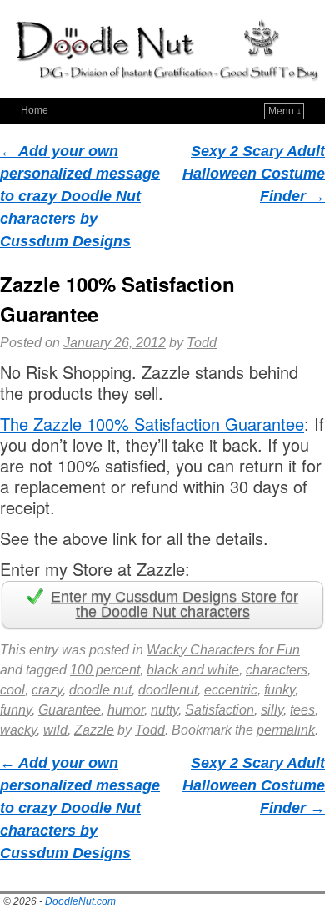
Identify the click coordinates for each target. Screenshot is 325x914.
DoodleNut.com (80, 901)
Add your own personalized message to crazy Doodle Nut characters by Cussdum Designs (80, 196)
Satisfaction (219, 710)
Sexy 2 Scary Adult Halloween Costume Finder (253, 174)
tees (302, 710)
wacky (18, 730)
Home (34, 110)
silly (272, 710)
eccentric (231, 690)
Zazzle (94, 730)
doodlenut (168, 690)
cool (12, 690)
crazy (47, 690)
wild (55, 730)
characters (277, 670)
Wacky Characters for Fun (223, 650)
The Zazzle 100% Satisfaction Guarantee (152, 424)
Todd (202, 343)
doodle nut (100, 690)
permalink (286, 730)
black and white (193, 670)
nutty (164, 710)
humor (126, 710)
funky (279, 690)
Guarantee (69, 710)
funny (16, 710)
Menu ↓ (285, 111)
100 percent (105, 670)
